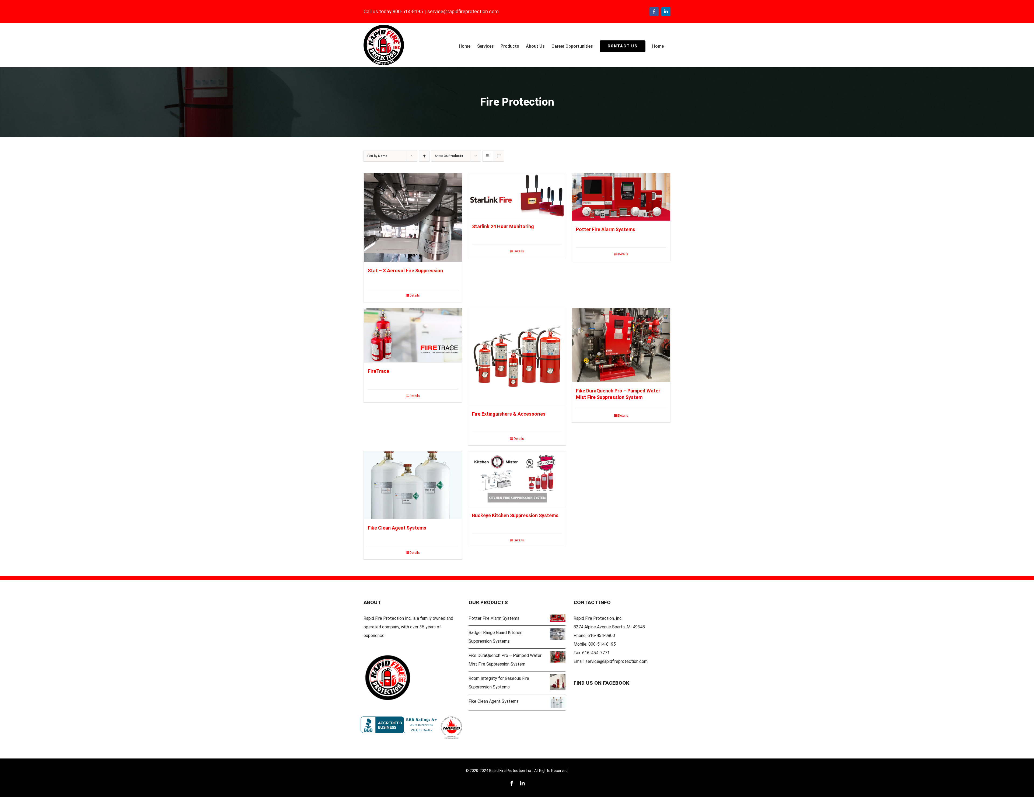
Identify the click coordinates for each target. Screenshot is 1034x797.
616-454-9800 (601, 635)
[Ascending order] (424, 156)
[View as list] (498, 156)
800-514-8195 (602, 644)
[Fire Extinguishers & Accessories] (517, 356)
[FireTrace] (413, 335)
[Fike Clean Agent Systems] (413, 485)
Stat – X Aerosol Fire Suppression (405, 270)
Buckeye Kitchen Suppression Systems (515, 515)
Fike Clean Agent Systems (397, 528)
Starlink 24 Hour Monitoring (503, 226)
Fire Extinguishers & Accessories (509, 414)
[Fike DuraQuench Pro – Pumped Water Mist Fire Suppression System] (621, 345)
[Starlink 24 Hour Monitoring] (517, 195)
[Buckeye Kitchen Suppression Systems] (517, 479)
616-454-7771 (596, 652)
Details (415, 295)
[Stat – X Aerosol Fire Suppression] (413, 217)
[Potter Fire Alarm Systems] (621, 197)
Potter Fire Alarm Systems (605, 229)
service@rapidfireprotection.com (463, 11)
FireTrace (378, 371)
